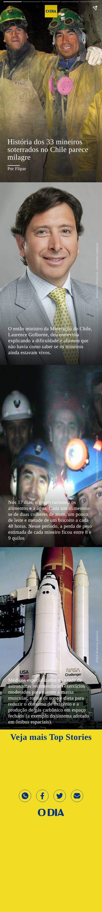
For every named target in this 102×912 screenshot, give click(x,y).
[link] (51, 812)
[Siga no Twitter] (59, 800)
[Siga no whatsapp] (25, 800)
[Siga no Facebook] (42, 800)
